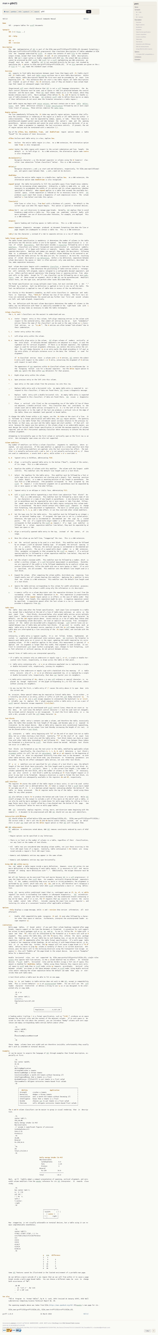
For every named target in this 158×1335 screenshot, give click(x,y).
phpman (13, 1323)
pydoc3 (26, 12)
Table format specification (143, 32)
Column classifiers (141, 34)
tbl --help (138, 12)
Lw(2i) (17, 999)
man (5, 3)
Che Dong (55, 1323)
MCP (45, 1323)
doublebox (139, 27)
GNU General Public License (71, 1323)
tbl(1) (86, 19)
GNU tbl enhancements (142, 46)
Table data (139, 39)
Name (136, 7)
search (36, 12)
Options (137, 52)
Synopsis (137, 9)
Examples (137, 59)
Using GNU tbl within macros (144, 49)
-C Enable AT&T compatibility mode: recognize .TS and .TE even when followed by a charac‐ (146, 54)
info (20, 12)
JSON (41, 1323)
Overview (138, 22)
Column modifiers (141, 37)
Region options (140, 24)
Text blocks (139, 42)
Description (138, 20)
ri (31, 12)
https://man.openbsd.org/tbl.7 (62, 1305)
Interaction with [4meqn (143, 44)
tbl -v (137, 14)
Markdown (34, 1323)
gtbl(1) (136, 4)
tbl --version (139, 17)
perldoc (13, 12)
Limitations (138, 57)
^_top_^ (147, 1331)
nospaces (138, 29)
